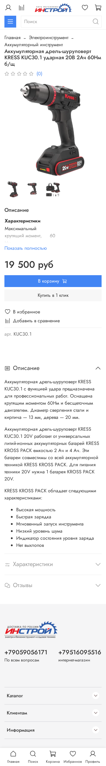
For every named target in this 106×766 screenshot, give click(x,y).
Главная (12, 37)
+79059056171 (25, 652)
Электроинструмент (48, 37)
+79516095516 (79, 652)
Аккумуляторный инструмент (33, 44)
